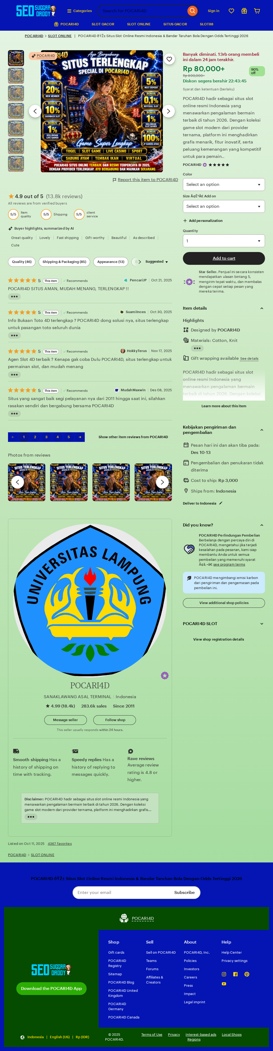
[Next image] (168, 111)
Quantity (190, 231)
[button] (165, 675)
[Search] (192, 11)
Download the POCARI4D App (51, 988)
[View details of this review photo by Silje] (111, 482)
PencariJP (138, 280)
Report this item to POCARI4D (148, 179)
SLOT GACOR (103, 24)
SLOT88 (207, 24)
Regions (193, 1039)
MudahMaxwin (133, 390)
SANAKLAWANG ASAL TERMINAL (77, 696)
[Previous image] (35, 111)
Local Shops (232, 1035)
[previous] (17, 482)
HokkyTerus (137, 351)
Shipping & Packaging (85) (64, 262)
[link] (13, 437)
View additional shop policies (223, 603)
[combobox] (141, 11)
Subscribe (184, 892)
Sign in (213, 11)
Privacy (174, 1035)
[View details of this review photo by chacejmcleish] (68, 482)
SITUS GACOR (175, 24)
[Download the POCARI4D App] (51, 969)
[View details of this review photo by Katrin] (153, 482)
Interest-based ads (201, 1035)
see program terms (229, 564)
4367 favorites (60, 844)
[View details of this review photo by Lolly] (26, 482)
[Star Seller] (204, 164)
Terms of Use (151, 1035)
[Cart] (257, 11)
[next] (162, 482)
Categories (82, 11)
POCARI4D (34, 36)
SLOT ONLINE (139, 24)
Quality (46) (21, 262)
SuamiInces (136, 312)
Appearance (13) (110, 262)
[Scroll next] (139, 262)
